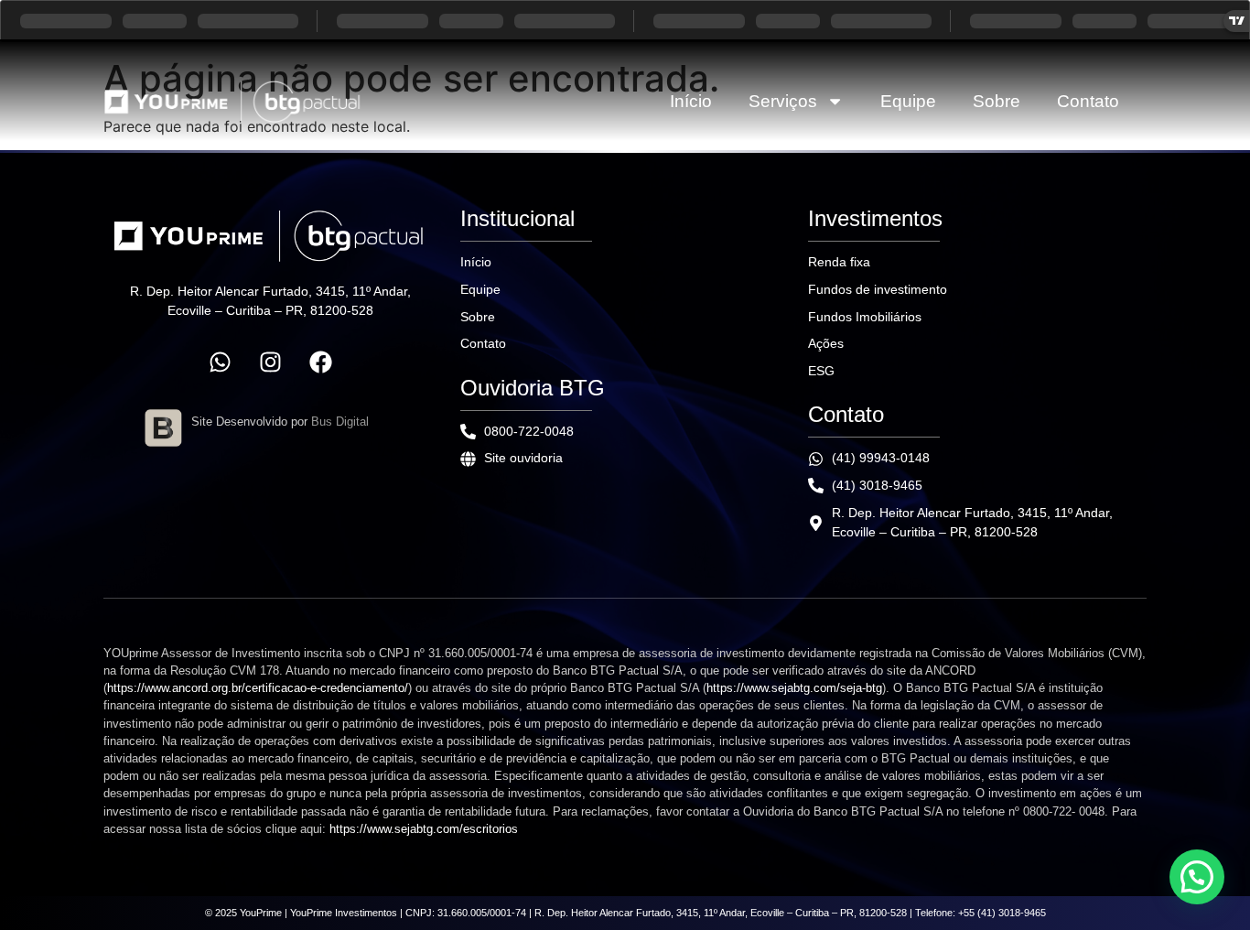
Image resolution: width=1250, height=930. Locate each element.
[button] (1196, 876)
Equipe (908, 101)
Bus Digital (340, 421)
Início (691, 101)
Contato (1088, 101)
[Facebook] (320, 362)
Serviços (783, 101)
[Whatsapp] (219, 362)
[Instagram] (270, 362)
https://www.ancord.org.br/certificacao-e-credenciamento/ (257, 688)
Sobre (996, 101)
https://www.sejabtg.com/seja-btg (794, 688)
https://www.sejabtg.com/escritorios (423, 829)
